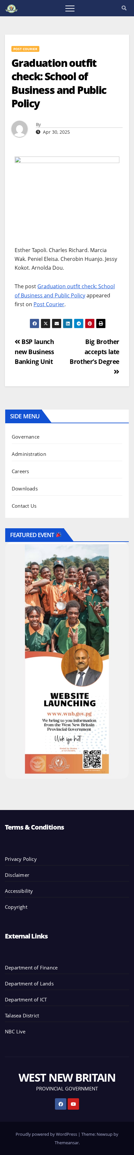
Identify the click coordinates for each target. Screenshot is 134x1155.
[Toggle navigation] (70, 8)
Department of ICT (26, 999)
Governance (25, 436)
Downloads (25, 488)
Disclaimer (17, 875)
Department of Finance (31, 967)
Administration (29, 454)
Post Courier (25, 49)
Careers (20, 471)
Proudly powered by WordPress (47, 1134)
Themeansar (67, 1143)
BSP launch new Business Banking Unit (34, 351)
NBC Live (15, 1031)
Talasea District (22, 1015)
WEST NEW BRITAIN (67, 1077)
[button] (124, 8)
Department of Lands (29, 983)
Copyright (16, 907)
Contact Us (24, 505)
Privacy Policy (21, 859)
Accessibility (19, 891)
